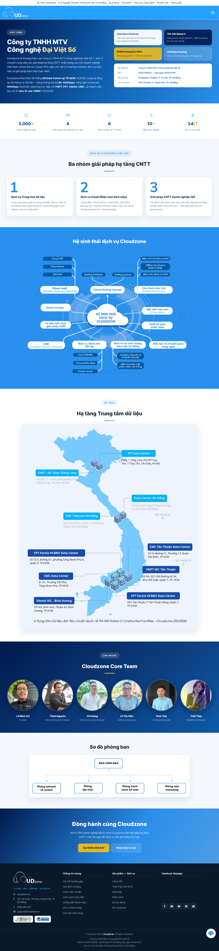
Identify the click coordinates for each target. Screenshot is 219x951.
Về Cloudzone (119, 907)
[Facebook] (165, 906)
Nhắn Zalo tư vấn (126, 847)
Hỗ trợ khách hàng (72, 907)
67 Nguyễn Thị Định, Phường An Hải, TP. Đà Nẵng (83, 2)
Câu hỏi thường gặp (73, 881)
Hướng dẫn (176, 2)
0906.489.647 (24, 907)
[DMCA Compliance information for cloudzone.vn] (23, 919)
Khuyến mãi (162, 2)
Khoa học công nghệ (144, 2)
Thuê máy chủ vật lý (122, 886)
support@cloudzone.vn (28, 911)
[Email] (193, 906)
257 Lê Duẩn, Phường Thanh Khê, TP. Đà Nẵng (36, 901)
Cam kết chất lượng (73, 913)
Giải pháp (117, 891)
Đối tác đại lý (118, 902)
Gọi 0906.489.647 (93, 847)
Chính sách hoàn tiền (73, 897)
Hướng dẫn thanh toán (74, 902)
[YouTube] (172, 906)
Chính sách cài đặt (72, 891)
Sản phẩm (126, 2)
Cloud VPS (117, 881)
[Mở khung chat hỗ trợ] (211, 933)
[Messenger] (179, 906)
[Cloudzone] (15, 12)
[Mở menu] (212, 12)
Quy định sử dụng (72, 886)
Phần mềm (117, 897)
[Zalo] (186, 906)
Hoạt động (114, 2)
